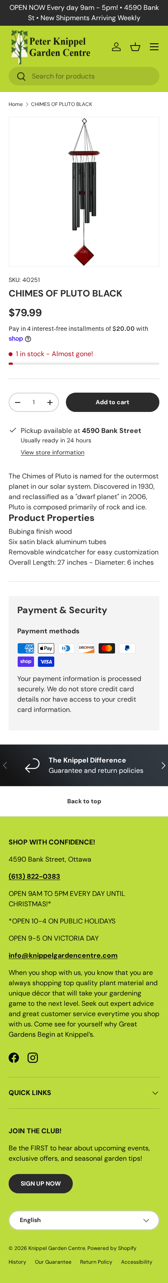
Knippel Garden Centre (56, 1248)
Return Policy (96, 1262)
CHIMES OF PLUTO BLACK (61, 104)
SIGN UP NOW (41, 1183)
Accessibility (136, 1262)
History (17, 1262)
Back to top (84, 801)
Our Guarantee (53, 1262)
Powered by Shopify (112, 1248)
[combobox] (84, 76)
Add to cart (112, 402)
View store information (52, 452)
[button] (135, 46)
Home (16, 104)
